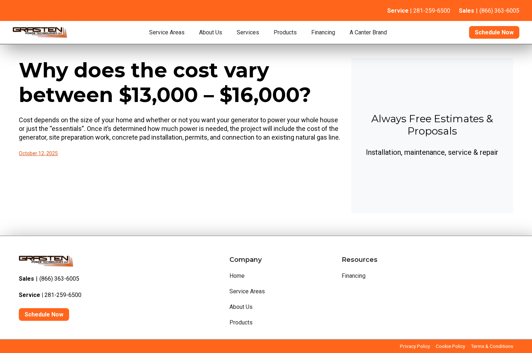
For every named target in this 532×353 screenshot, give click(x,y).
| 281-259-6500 (418, 10)
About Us (210, 32)
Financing (323, 32)
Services (248, 32)
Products (285, 32)
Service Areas (167, 32)
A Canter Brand (368, 32)
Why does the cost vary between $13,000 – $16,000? (165, 82)
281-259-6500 (50, 295)
